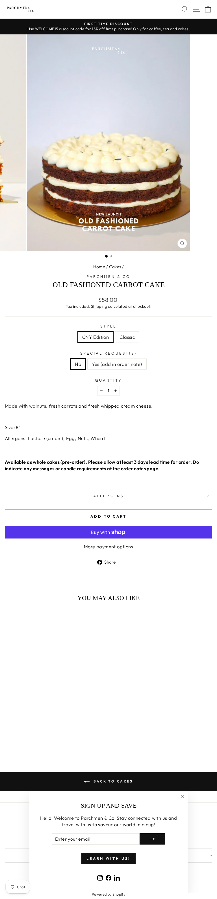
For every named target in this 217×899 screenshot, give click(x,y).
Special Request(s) (108, 353)
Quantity (108, 380)
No (78, 364)
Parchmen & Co (108, 276)
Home (99, 266)
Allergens (108, 496)
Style (108, 326)
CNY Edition (95, 337)
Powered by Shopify (108, 894)
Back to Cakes (112, 781)
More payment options (108, 546)
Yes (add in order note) (117, 364)
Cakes (115, 266)
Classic (127, 337)
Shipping (99, 306)
